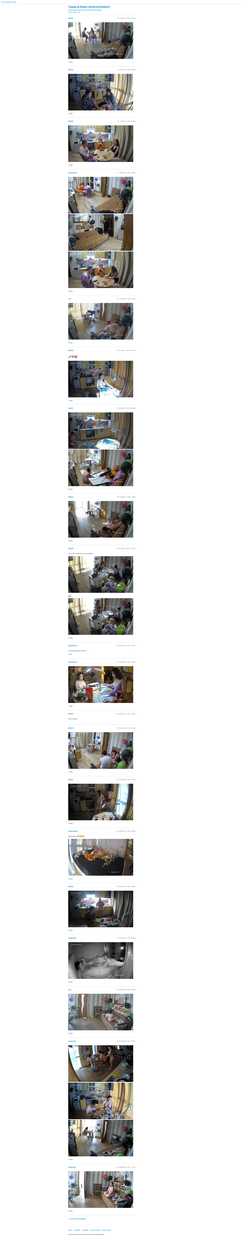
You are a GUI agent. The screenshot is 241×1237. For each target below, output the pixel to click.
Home (70, 1230)
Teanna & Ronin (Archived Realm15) (89, 6)
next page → (83, 1218)
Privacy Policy (106, 1230)
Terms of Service (95, 1230)
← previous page (73, 1218)
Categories (77, 1230)
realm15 (74, 12)
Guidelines (85, 1230)
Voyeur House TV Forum (8, 2)
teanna (70, 12)
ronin (78, 12)
